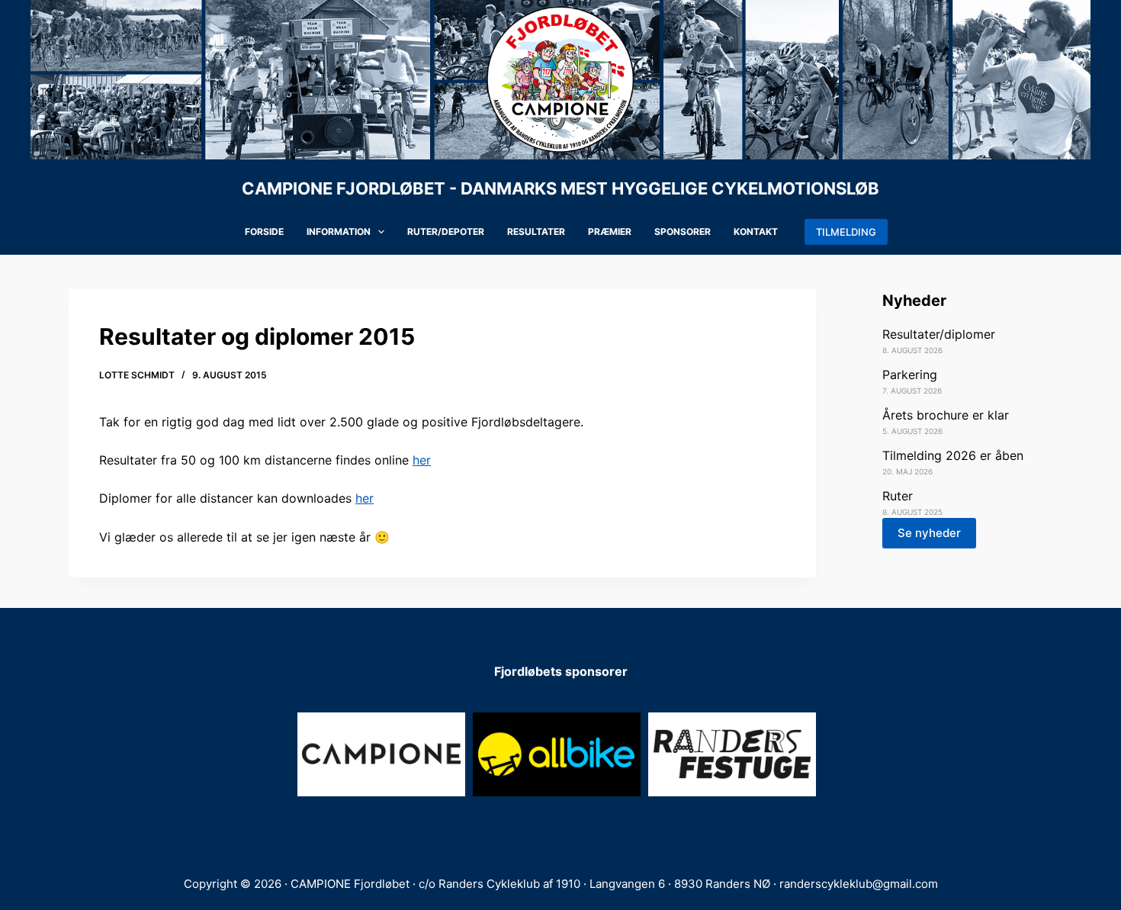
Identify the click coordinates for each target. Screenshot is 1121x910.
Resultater (536, 231)
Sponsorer (682, 231)
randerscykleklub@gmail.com (858, 883)
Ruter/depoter (445, 231)
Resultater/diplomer (938, 334)
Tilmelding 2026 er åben (952, 455)
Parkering (909, 374)
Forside (264, 231)
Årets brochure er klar (945, 415)
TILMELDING (846, 232)
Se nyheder (929, 533)
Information (339, 231)
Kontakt (756, 231)
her (422, 460)
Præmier (609, 231)
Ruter (897, 495)
